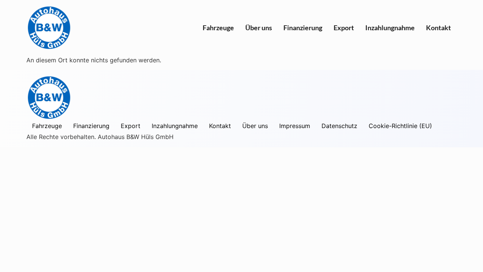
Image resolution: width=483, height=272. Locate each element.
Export (344, 27)
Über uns (258, 27)
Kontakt (438, 27)
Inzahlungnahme (390, 27)
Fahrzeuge (218, 27)
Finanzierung (302, 27)
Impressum (294, 126)
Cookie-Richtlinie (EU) (400, 126)
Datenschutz (339, 126)
